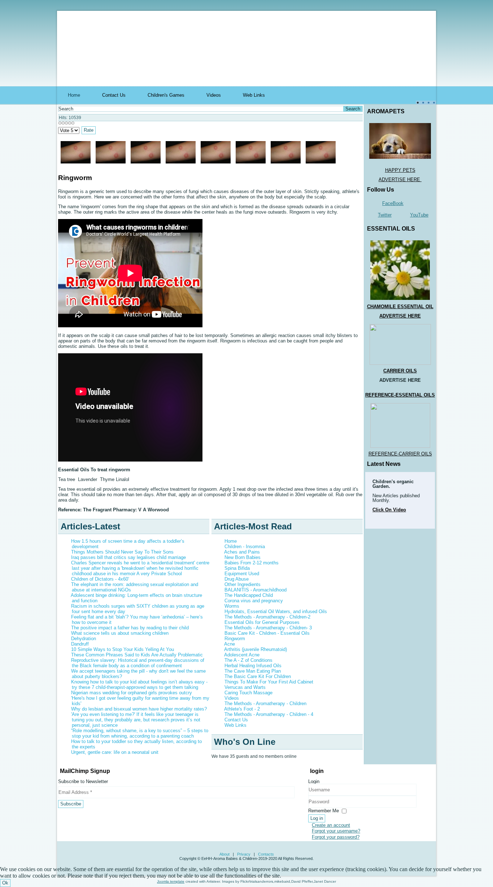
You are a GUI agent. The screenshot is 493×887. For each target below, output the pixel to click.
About (224, 854)
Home (74, 95)
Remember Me (323, 810)
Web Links (254, 95)
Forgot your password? (335, 837)
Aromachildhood (162, 23)
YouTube (419, 215)
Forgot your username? (336, 831)
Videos (213, 95)
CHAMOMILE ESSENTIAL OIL (400, 306)
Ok (5, 883)
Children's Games (166, 95)
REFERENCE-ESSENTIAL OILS (400, 395)
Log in (316, 818)
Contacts (266, 854)
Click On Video (389, 509)
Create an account (331, 825)
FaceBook (392, 203)
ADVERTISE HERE (400, 179)
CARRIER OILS (400, 370)
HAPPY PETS (400, 170)
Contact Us (114, 95)
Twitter (385, 215)
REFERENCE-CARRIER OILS (400, 453)
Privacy (243, 854)
